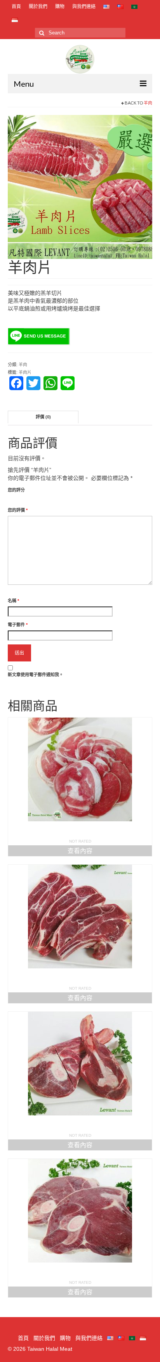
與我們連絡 (84, 6)
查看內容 (80, 850)
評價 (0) (43, 417)
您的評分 (16, 490)
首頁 (16, 6)
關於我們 (38, 6)
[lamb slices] (80, 186)
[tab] (43, 417)
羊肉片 (25, 372)
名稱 (13, 600)
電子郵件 (18, 624)
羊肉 (148, 102)
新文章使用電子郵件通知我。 (35, 674)
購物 (59, 6)
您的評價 (18, 510)
